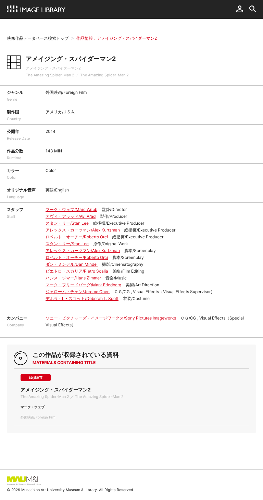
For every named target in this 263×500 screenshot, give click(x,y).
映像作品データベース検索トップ (37, 38)
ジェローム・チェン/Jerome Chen (78, 291)
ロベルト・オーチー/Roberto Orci (77, 236)
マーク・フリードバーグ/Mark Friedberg (83, 284)
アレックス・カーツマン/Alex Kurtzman (83, 230)
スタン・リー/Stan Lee (67, 223)
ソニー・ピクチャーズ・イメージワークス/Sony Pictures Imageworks (111, 318)
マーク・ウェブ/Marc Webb (71, 209)
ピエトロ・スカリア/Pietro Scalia (77, 271)
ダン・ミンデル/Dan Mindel (72, 264)
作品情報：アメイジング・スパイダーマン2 (116, 38)
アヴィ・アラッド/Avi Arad (71, 216)
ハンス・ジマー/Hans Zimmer (73, 277)
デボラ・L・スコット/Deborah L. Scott (82, 298)
